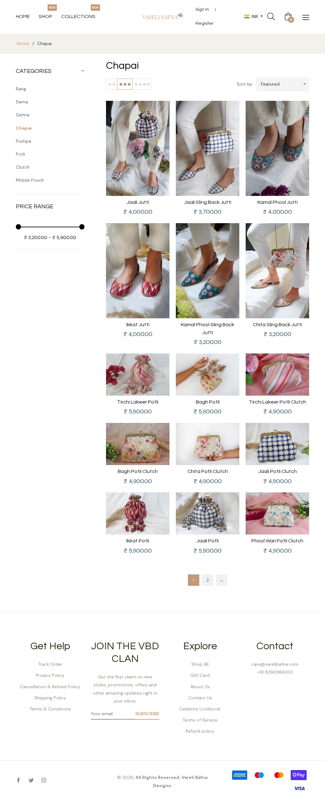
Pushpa (23, 141)
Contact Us (200, 698)
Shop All (200, 664)
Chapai (24, 128)
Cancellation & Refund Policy (50, 687)
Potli (20, 154)
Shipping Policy (50, 698)
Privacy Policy (50, 675)
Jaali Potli (207, 540)
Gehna (23, 115)
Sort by (244, 84)
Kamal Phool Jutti (277, 202)
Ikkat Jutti (137, 324)
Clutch (23, 167)
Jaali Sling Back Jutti (207, 202)
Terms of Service (199, 720)
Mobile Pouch (30, 180)
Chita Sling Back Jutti (277, 324)
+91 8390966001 (275, 672)
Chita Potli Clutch (208, 471)
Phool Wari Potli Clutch (277, 540)
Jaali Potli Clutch (277, 471)
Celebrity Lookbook (200, 709)
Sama (22, 102)
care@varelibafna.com (274, 664)
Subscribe (147, 713)
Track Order (50, 664)
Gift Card (200, 675)
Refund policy (200, 731)
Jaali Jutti (138, 202)
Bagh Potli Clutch (138, 471)
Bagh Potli (208, 402)
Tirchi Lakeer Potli (137, 402)
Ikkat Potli (137, 540)
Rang (21, 89)
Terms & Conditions (50, 709)
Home (23, 43)
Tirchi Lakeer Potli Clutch (277, 402)
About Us (200, 687)
